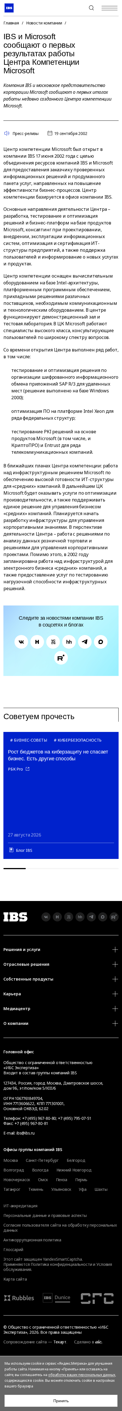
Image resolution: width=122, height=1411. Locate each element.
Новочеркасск (16, 1179)
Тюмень (35, 1189)
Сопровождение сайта (25, 1342)
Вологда (40, 1170)
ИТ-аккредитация (20, 1205)
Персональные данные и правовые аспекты (45, 1215)
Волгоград (13, 1170)
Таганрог (11, 1189)
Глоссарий (13, 1249)
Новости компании (44, 23)
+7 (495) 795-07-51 (74, 1118)
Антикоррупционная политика (32, 1240)
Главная (11, 23)
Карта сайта (15, 1279)
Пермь (81, 1179)
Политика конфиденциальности (61, 1264)
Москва (10, 1160)
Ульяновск (61, 1189)
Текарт (59, 1342)
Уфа (83, 1189)
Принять (61, 1400)
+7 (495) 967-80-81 (31, 1123)
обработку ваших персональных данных (81, 1374)
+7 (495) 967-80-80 (77, 8)
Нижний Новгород (74, 1170)
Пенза (61, 1179)
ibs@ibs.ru (25, 1133)
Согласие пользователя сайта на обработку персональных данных (60, 1227)
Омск (43, 1179)
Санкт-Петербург (42, 1160)
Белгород (76, 1160)
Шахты (101, 1189)
